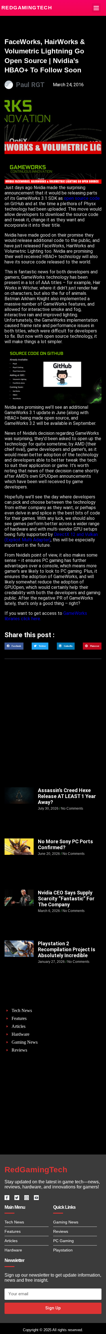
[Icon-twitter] (16, 1197)
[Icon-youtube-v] (36, 1197)
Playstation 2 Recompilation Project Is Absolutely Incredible (66, 949)
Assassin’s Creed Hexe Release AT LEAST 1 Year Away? (67, 796)
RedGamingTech (26, 7)
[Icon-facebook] (7, 1197)
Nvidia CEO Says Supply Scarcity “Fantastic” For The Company (66, 898)
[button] (96, 7)
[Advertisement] (53, 729)
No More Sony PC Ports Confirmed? (65, 844)
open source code (82, 198)
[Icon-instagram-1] (26, 1197)
